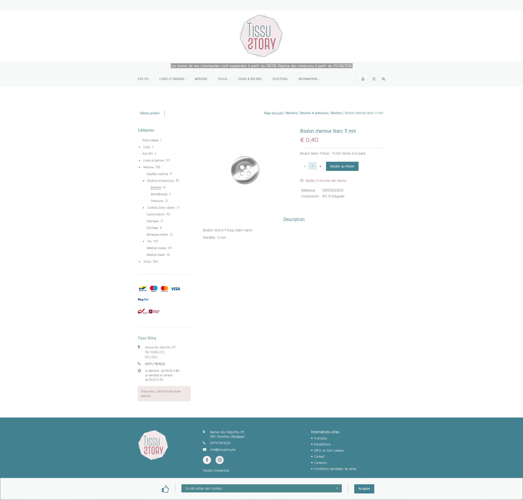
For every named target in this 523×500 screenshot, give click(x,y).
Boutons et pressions (314, 113)
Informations (308, 79)
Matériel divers (156, 255)
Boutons (336, 113)
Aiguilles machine (157, 174)
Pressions (157, 201)
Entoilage (152, 228)
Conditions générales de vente (335, 469)
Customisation (155, 214)
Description (294, 219)
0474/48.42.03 (220, 443)
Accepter (364, 488)
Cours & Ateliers (250, 79)
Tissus (222, 79)
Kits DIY (143, 79)
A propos (320, 438)
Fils (150, 241)
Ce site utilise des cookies (204, 488)
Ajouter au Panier (342, 166)
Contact (319, 456)
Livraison (320, 462)
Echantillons (322, 444)
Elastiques (153, 221)
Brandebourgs (159, 194)
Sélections (280, 79)
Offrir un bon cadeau (328, 450)
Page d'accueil (273, 113)
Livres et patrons (171, 79)
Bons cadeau (151, 140)
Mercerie (201, 79)
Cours (146, 147)
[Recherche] (382, 78)
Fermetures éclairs (157, 234)
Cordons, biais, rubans (161, 207)
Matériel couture (156, 248)
